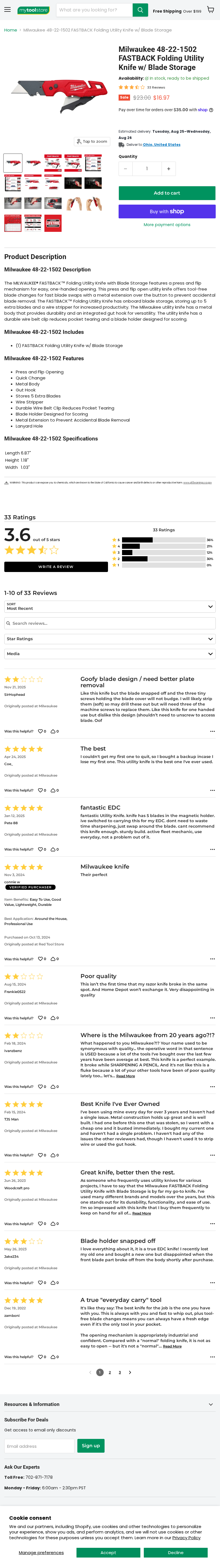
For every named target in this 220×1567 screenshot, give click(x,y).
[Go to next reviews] (130, 1372)
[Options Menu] (212, 731)
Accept (108, 1553)
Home (10, 30)
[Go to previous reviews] (90, 1372)
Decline (176, 1553)
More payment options (167, 224)
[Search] (140, 10)
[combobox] (110, 607)
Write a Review (56, 567)
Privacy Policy (186, 1538)
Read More (125, 1076)
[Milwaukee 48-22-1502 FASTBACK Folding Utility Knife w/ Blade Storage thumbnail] (13, 163)
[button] (164, 539)
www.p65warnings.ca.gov (197, 482)
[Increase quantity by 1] (169, 169)
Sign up (91, 1445)
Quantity (128, 156)
